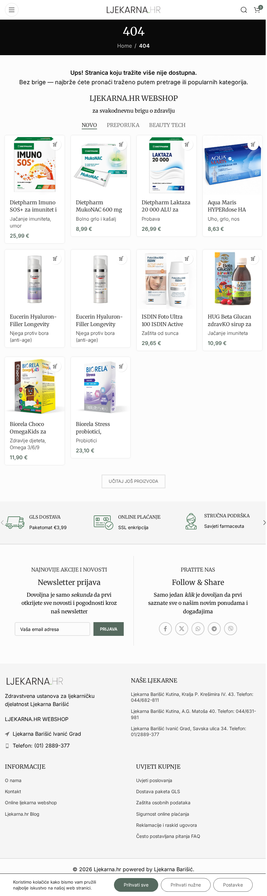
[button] (55, 144)
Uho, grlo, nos (224, 219)
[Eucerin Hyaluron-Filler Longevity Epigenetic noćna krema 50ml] (34, 279)
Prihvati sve (136, 885)
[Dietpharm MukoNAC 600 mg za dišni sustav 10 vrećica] (101, 165)
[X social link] (181, 628)
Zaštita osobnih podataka (163, 802)
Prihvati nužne (186, 885)
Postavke (233, 885)
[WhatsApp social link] (197, 628)
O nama (13, 780)
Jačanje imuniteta (228, 333)
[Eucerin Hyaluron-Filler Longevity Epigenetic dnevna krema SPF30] (101, 279)
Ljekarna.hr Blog (22, 814)
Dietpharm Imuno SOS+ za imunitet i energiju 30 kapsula (34, 209)
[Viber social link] (230, 628)
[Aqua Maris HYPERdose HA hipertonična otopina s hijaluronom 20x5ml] (232, 165)
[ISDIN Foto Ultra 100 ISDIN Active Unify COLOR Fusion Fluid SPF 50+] (166, 279)
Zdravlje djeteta (27, 440)
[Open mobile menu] (12, 9)
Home (124, 45)
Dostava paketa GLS (158, 791)
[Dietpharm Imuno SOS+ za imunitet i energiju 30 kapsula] (34, 165)
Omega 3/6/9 (24, 447)
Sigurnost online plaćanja (162, 814)
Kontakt (13, 791)
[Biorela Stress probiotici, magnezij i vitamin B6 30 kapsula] (101, 387)
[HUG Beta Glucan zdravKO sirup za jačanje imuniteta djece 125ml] (232, 279)
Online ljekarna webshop (31, 802)
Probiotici (86, 440)
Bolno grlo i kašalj (96, 219)
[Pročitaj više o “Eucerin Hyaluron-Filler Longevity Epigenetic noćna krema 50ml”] (55, 258)
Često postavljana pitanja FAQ (168, 836)
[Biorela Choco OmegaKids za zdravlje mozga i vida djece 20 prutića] (34, 387)
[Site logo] (133, 9)
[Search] (243, 9)
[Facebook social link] (165, 628)
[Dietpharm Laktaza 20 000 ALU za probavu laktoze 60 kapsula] (166, 165)
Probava (151, 219)
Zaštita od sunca (160, 333)
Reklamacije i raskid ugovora (166, 825)
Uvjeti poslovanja (154, 780)
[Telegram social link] (214, 628)
